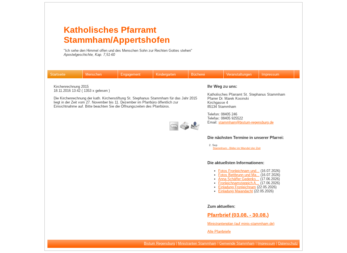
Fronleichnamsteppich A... (238, 183)
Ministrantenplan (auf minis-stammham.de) (240, 224)
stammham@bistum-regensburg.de (246, 122)
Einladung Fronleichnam (237, 187)
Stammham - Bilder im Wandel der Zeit (237, 148)
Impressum (266, 243)
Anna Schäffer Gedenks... (238, 179)
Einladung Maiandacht (235, 191)
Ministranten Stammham (197, 243)
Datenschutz (288, 243)
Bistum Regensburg (159, 243)
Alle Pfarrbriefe (219, 231)
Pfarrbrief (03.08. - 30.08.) (238, 215)
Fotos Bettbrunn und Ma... (238, 175)
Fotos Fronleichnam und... (238, 171)
